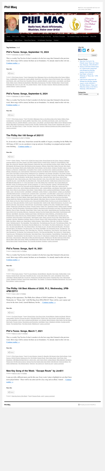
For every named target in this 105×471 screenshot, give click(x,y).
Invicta (13, 184)
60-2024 (30, 119)
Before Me (37, 164)
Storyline (14, 219)
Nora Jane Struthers (19, 203)
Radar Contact (63, 206)
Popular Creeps (35, 206)
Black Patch (50, 166)
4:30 (26, 160)
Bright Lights (23, 168)
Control (39, 169)
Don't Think (9, 173)
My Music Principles (59, 36)
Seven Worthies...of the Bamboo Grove (56, 214)
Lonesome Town (34, 193)
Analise (24, 162)
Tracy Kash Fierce (36, 234)
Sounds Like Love (63, 215)
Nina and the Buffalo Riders (41, 201)
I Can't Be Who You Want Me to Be (26, 181)
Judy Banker (55, 188)
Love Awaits (59, 81)
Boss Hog (9, 168)
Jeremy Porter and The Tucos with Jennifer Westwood (25, 186)
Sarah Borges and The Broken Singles (59, 210)
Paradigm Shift (59, 204)
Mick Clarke (59, 320)
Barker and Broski (60, 316)
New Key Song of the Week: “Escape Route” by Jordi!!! (34, 370)
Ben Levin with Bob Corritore (49, 164)
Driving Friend (24, 173)
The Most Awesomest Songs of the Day (39, 36)
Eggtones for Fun (33, 173)
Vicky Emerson (17, 237)
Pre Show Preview (17, 316)
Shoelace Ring (10, 215)
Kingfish (62, 190)
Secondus (22, 214)
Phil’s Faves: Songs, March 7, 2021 (24, 330)
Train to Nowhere (47, 234)
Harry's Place (63, 177)
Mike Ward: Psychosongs (38, 83)
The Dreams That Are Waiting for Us (31, 225)
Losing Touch (60, 193)
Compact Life (22, 79)
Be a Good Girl (14, 164)
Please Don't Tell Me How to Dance (20, 206)
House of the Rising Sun (62, 179)
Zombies (44, 241)
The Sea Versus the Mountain (54, 226)
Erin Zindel (63, 173)
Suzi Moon (13, 221)
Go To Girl (13, 177)
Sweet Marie (27, 221)
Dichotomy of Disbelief (58, 171)
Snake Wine (40, 215)
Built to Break (39, 168)
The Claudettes (25, 223)
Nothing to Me (29, 124)
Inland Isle (51, 182)
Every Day (13, 175)
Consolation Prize (32, 169)
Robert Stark (29, 210)
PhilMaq (28, 54)
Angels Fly (53, 162)
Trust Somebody (18, 236)
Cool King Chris (46, 169)
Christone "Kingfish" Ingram (59, 168)
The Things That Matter (39, 228)
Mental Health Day (11, 199)
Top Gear (44, 84)
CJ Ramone (14, 169)
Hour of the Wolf (50, 179)
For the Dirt (54, 175)
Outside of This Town (49, 204)
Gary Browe (61, 175)
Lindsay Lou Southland (64, 192)
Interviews (10, 40)
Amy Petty (19, 162)
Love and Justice (15, 195)
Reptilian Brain (56, 83)
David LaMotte (30, 79)
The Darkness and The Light (47, 223)
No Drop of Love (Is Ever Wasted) (58, 201)
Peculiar (66, 204)
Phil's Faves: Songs (17, 77)
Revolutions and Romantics (30, 322)
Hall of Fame (18, 40)
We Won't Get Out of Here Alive (61, 237)
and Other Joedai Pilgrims (34, 162)
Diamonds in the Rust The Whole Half (40, 171)
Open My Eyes (29, 204)
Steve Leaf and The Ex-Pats (50, 217)
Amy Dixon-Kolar (40, 316)
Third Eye (40, 230)
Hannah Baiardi (60, 318)
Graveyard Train (38, 177)
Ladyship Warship (42, 81)
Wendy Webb (10, 239)
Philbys (23, 36)
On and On (66, 203)
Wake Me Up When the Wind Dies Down (33, 237)
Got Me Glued (29, 177)
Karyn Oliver (65, 275)
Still (24, 84)
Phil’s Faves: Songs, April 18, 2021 (24, 248)
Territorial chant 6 (15, 223)
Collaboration (14, 79)
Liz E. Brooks (42, 320)
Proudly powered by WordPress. (88, 404)
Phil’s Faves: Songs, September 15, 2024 (27, 51)
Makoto (24, 197)
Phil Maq (10, 7)
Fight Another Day (22, 175)
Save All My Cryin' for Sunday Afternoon (17, 212)
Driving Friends (15, 358)
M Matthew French (62, 195)
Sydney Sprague (36, 221)
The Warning (63, 228)
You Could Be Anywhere (34, 241)
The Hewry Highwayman (56, 225)
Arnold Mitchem (61, 162)
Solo (46, 215)
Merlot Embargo (51, 320)
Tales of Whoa (45, 221)
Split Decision (27, 217)
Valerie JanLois (63, 236)
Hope (43, 179)
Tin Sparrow (20, 232)
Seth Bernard (41, 214)
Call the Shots (47, 168)
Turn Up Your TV (37, 236)
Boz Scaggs (15, 168)
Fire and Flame (31, 175)
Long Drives (42, 193)
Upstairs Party (54, 236)
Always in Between (64, 160)
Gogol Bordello (20, 177)
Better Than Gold (66, 164)
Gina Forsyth (52, 318)
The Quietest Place (16, 324)
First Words (39, 175)
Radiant (69, 206)
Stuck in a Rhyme (34, 219)
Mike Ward (42, 199)
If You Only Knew (28, 182)
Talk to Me (53, 221)
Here (16, 179)
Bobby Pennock (58, 166)
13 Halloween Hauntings (45, 40)
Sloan (47, 322)
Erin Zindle (34, 358)
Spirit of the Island (18, 217)
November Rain (38, 203)
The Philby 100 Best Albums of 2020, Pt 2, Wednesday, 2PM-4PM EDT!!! (37, 290)
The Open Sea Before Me (16, 226)
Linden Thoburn (43, 192)
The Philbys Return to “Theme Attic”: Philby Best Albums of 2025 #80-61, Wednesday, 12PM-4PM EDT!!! (89, 86)
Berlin (58, 164)
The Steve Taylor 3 (17, 126)
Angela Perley (46, 162)
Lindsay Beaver (52, 192)
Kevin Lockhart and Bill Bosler (51, 190)
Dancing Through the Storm (22, 318)
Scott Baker (42, 322)
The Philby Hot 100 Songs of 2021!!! (25, 135)
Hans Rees (45, 79)
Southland (9, 217)
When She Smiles (19, 239)
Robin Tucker (37, 210)
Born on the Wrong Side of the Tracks (54, 77)
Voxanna (49, 84)
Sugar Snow (60, 219)
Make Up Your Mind (16, 197)
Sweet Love (20, 221)
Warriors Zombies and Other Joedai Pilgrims (57, 126)
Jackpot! (54, 184)
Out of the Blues (38, 204)
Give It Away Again (51, 358)
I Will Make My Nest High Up (21, 360)
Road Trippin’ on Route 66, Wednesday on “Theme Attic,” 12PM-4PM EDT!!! (89, 75)
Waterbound (48, 237)
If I (22, 182)
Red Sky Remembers (19, 208)
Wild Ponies (42, 239)
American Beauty (11, 162)
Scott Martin (15, 214)
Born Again (67, 166)
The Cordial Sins (34, 223)
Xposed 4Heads (22, 241)
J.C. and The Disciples (45, 184)
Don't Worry (16, 173)
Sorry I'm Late (19, 84)
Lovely (34, 195)
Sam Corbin (44, 210)
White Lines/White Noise (32, 239)
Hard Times (55, 177)
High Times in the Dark (35, 179)
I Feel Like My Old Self (43, 181)
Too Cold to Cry (58, 232)
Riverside (22, 210)
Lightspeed (35, 192)
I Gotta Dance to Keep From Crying (59, 181)
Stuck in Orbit (43, 219)
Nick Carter (9, 322)
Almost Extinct (31, 316)
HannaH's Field (47, 177)
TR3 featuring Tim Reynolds (23, 234)
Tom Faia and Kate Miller (46, 232)
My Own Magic (67, 320)
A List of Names (32, 274)
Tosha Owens (66, 232)
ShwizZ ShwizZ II (32, 215)
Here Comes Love (23, 179)
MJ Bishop (68, 360)
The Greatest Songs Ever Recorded (77, 36)
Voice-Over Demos (29, 40)
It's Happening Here (21, 184)
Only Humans (20, 204)
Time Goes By (63, 230)
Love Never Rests (49, 122)
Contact (56, 40)
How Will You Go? (11, 181)
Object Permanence (56, 203)
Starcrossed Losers (37, 217)
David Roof (38, 79)
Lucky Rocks (40, 195)
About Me (93, 36)
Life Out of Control (19, 192)
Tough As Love (10, 234)
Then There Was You (31, 230)
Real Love (9, 208)
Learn (12, 192)
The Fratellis (45, 225)
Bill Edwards (9, 166)
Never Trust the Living (27, 201)
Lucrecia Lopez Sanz (50, 195)
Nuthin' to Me (46, 203)
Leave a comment (21, 86)
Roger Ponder (64, 83)
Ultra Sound (46, 236)
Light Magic (28, 192)
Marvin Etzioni (38, 197)
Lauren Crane (52, 81)
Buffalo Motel (31, 168)
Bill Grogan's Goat (19, 166)
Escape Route (15, 275)
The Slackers (19, 228)
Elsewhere (42, 173)
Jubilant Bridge (47, 188)
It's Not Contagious (33, 184)
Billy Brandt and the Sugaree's (33, 166)
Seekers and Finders (31, 214)
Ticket (39, 84)
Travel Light (36, 126)
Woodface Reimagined (61, 239)
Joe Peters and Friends (48, 121)
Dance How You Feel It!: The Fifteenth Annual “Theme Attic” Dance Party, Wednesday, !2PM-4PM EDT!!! (89, 63)
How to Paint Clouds (54, 79)
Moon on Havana (50, 199)
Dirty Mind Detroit (35, 318)
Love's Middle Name (26, 195)
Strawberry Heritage (23, 219)
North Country (29, 203)
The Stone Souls (27, 228)
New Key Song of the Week (19, 396)
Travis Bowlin (64, 234)
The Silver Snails (26, 324)
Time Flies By (55, 230)
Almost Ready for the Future (50, 160)
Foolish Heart (47, 175)
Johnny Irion (16, 188)
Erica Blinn (56, 173)
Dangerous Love (16, 171)
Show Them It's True (20, 215)
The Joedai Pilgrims (31, 84)
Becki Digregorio (29, 164)
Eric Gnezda (48, 173)
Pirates (8, 206)
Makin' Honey (14, 83)
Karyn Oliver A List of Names (18, 190)
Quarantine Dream (53, 206)
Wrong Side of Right (12, 241)
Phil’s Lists (15, 36)
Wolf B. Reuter (50, 239)
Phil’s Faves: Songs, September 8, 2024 (27, 93)
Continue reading (13, 63)
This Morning (47, 230)
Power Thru (44, 206)
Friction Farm (44, 318)
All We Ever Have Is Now (35, 160)
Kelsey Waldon (38, 190)
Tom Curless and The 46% (31, 232)
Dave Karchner (25, 171)
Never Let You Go (15, 201)
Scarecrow (32, 212)
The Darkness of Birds (62, 223)
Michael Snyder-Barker (24, 83)
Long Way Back (51, 193)
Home (8, 36)
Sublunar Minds (52, 219)
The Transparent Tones (52, 228)
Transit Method (56, 234)
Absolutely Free (32, 77)
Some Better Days (53, 215)
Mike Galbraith (34, 199)
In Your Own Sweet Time (41, 182)
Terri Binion (59, 221)
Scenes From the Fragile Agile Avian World (47, 212)
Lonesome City (25, 193)
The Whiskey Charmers (18, 230)
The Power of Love (40, 226)
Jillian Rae (55, 186)
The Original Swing (29, 226)
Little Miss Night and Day (13, 193)
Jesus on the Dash (46, 186)
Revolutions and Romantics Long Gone (49, 208)
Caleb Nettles (10, 318)
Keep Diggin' (30, 190)
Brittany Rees (65, 119)
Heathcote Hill (10, 179)
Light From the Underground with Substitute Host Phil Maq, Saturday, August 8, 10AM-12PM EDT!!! (88, 81)
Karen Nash (63, 188)
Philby (13, 160)
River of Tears (15, 210)
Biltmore (44, 166)
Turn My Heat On (28, 236)
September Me (10, 84)
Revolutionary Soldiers (31, 208)
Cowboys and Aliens (57, 169)
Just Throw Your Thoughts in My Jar (27, 81)
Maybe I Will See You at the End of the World (55, 197)
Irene (62, 79)
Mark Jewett (30, 197)
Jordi (15, 81)
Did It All (67, 171)
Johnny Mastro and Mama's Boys (30, 188)
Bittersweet (41, 77)
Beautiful (21, 164)
